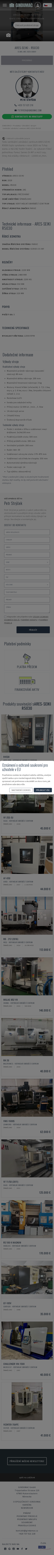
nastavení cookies (21, 790)
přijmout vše (43, 790)
